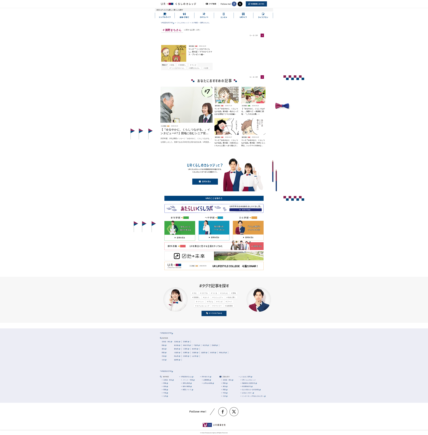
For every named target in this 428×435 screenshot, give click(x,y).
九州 (164, 396)
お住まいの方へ (247, 393)
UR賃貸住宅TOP (167, 23)
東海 (164, 386)
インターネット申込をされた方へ (253, 396)
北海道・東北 (167, 380)
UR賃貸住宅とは (186, 377)
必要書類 (206, 380)
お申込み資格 (207, 383)
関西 (164, 389)
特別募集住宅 (246, 386)
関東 (164, 383)
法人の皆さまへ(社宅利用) (250, 389)
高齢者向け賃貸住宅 (248, 383)
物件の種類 (186, 386)
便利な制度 (186, 383)
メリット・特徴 (188, 380)
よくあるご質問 (245, 377)
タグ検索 (194, 23)
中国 (164, 393)
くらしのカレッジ (183, 23)
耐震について (187, 389)
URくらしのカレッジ (249, 380)
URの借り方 (205, 377)
